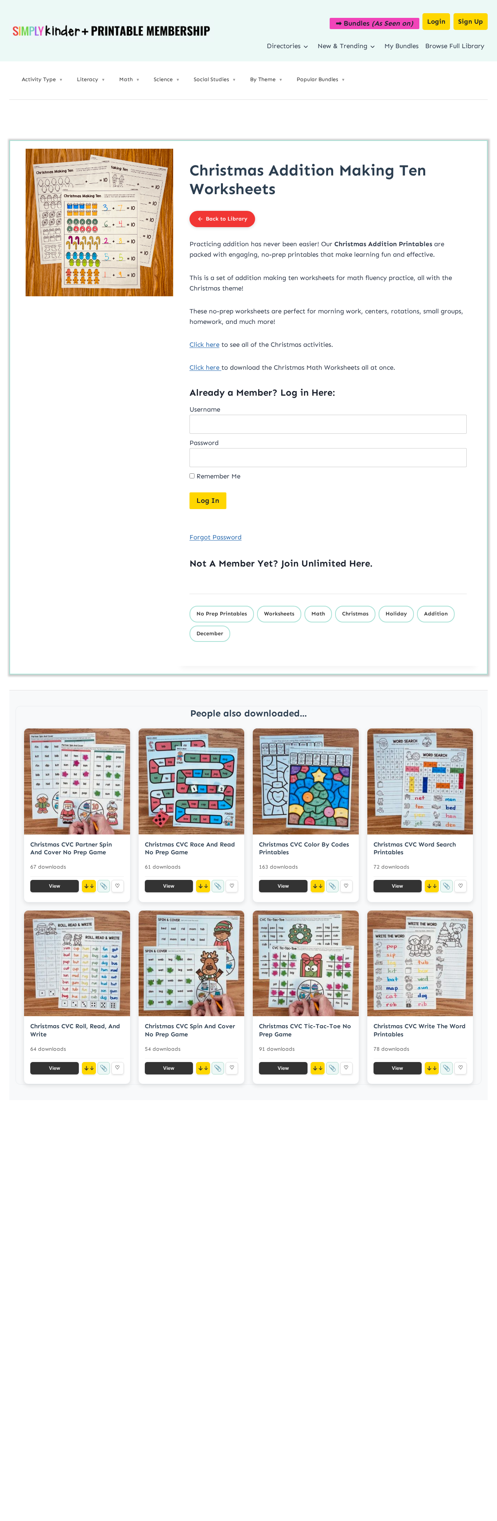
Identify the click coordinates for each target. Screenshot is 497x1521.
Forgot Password (215, 537)
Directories (284, 46)
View (54, 886)
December (209, 633)
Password (204, 443)
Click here (204, 344)
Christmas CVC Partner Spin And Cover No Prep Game (71, 848)
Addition (436, 613)
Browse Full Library (454, 46)
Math (318, 613)
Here (359, 563)
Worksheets (279, 613)
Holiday (396, 613)
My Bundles (401, 46)
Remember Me (217, 476)
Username (204, 409)
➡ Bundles (374, 23)
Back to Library (226, 219)
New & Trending (342, 46)
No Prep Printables (221, 613)
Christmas (355, 613)
